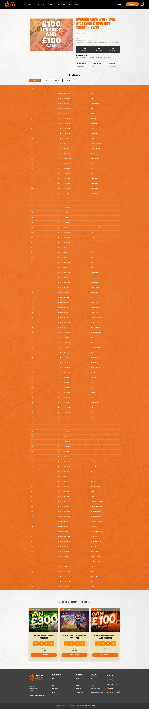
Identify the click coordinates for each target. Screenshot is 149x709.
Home (29, 4)
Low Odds (55, 689)
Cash (53, 678)
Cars (53, 685)
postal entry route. (90, 40)
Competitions (39, 4)
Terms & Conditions (97, 692)
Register (132, 4)
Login (119, 4)
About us (78, 689)
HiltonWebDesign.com (88, 706)
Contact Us (79, 692)
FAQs (70, 4)
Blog (76, 4)
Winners (51, 4)
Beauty (54, 692)
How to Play (61, 4)
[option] (51, 35)
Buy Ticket (44, 655)
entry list (104, 42)
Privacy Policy (95, 689)
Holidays (55, 682)
